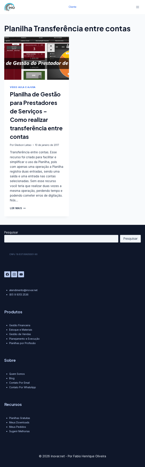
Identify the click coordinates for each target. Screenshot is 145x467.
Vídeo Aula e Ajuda (23, 87)
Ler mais (18, 208)
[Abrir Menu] (137, 7)
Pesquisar (11, 232)
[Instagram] (14, 274)
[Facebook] (7, 274)
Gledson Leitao (22, 145)
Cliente (72, 6)
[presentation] (36, 58)
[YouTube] (21, 274)
